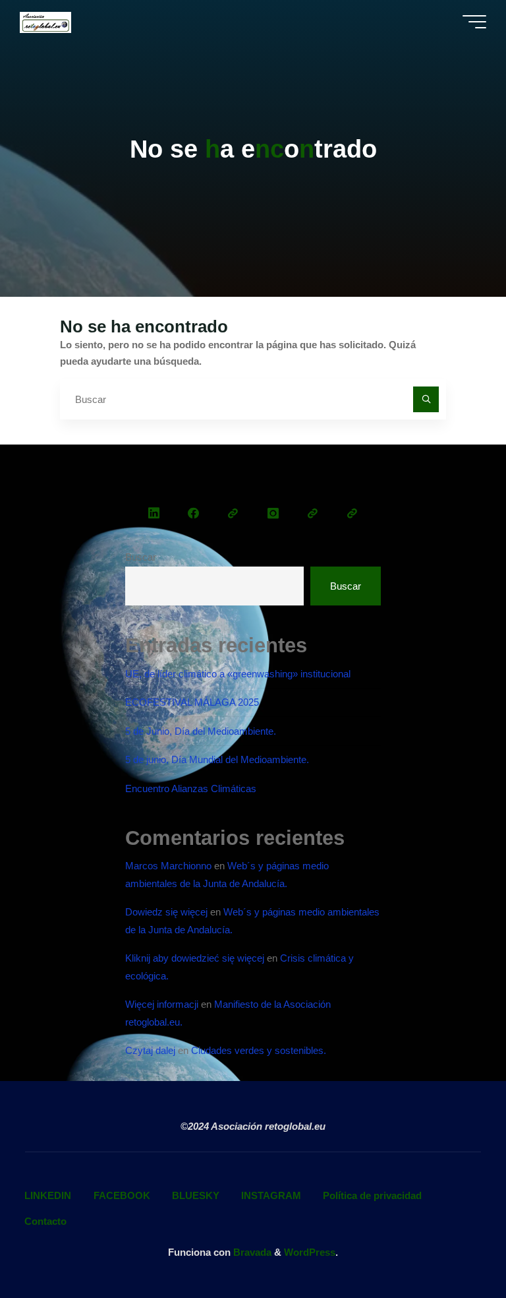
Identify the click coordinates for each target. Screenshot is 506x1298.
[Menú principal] (474, 21)
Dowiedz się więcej (166, 911)
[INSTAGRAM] (272, 513)
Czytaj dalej (150, 1050)
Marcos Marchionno (168, 865)
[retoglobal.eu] (45, 21)
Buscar (140, 557)
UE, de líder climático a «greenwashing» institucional (238, 673)
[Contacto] (352, 513)
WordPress (309, 1252)
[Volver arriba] (454, 1246)
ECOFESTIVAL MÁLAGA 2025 (192, 702)
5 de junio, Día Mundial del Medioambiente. (217, 759)
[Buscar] (426, 399)
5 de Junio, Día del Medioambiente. (200, 731)
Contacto (45, 1221)
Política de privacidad (372, 1195)
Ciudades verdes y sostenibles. (258, 1050)
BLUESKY (195, 1195)
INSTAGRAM (271, 1195)
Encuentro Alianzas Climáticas (190, 788)
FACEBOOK (122, 1195)
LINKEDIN (47, 1195)
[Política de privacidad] (312, 513)
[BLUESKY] (233, 513)
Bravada (251, 1252)
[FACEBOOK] (193, 513)
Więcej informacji (161, 1004)
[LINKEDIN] (154, 513)
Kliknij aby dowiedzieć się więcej (194, 958)
